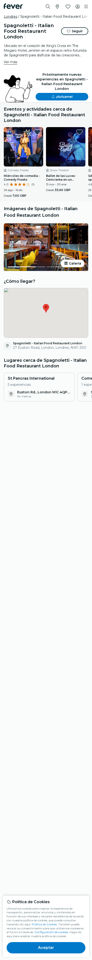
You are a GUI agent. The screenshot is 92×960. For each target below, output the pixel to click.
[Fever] (13, 6)
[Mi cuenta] (77, 6)
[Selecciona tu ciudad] (57, 6)
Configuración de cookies (51, 932)
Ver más (10, 62)
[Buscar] (48, 6)
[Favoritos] (68, 6)
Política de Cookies (44, 924)
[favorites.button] (37, 132)
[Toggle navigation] (86, 6)
